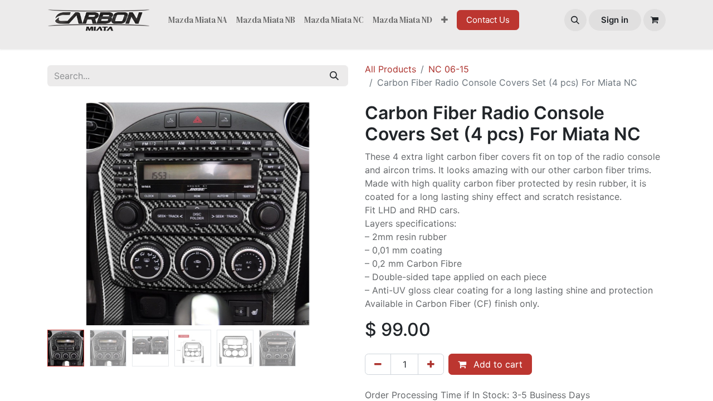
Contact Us (488, 19)
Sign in (614, 19)
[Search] (334, 75)
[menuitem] (198, 20)
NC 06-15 (448, 69)
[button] (575, 20)
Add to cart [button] (496, 364)
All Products (390, 69)
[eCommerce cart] (654, 20)
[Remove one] (378, 364)
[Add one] (431, 364)
